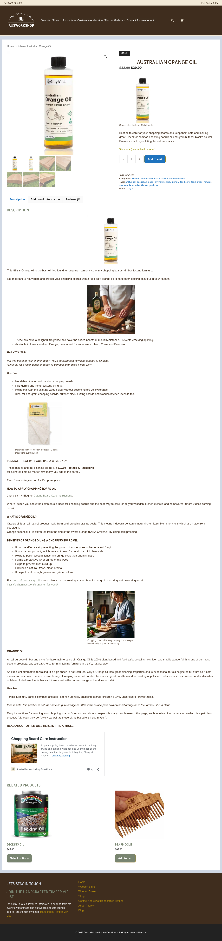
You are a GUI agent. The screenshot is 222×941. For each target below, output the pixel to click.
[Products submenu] (75, 20)
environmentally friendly (167, 182)
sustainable (125, 185)
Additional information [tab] (45, 199)
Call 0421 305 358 (13, 3)
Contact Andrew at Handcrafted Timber (100, 901)
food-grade (196, 182)
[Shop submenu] (112, 20)
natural (207, 182)
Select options (19, 858)
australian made (145, 182)
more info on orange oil (26, 580)
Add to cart (155, 159)
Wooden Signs (86, 886)
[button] (105, 56)
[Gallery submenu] (124, 20)
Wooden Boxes (177, 178)
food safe (185, 182)
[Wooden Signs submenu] (60, 20)
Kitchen (20, 46)
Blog (81, 910)
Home (10, 46)
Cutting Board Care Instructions (53, 495)
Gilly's (130, 188)
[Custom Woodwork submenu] (102, 20)
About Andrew (86, 905)
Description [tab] (17, 199)
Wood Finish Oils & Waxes (154, 178)
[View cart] (182, 20)
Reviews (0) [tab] (72, 199)
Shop (81, 896)
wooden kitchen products (145, 185)
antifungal (130, 182)
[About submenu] (155, 20)
